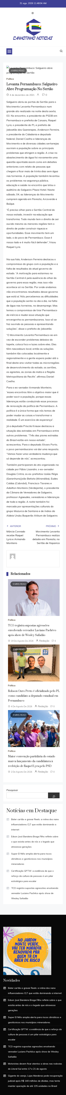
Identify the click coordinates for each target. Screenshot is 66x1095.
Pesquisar (12, 790)
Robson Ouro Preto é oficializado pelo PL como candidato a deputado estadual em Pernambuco (34, 696)
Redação (44, 640)
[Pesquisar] (54, 795)
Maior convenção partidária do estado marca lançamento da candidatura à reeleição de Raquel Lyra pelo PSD (31, 761)
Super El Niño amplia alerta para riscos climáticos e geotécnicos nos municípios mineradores (32, 858)
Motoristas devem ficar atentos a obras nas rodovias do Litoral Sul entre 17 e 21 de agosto (35, 1066)
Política (10, 78)
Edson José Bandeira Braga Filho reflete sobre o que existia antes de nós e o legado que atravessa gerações (34, 841)
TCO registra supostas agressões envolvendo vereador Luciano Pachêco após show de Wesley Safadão (32, 630)
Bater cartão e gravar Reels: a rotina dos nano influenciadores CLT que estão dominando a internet (35, 824)
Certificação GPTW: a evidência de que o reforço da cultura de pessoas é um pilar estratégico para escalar (32, 876)
